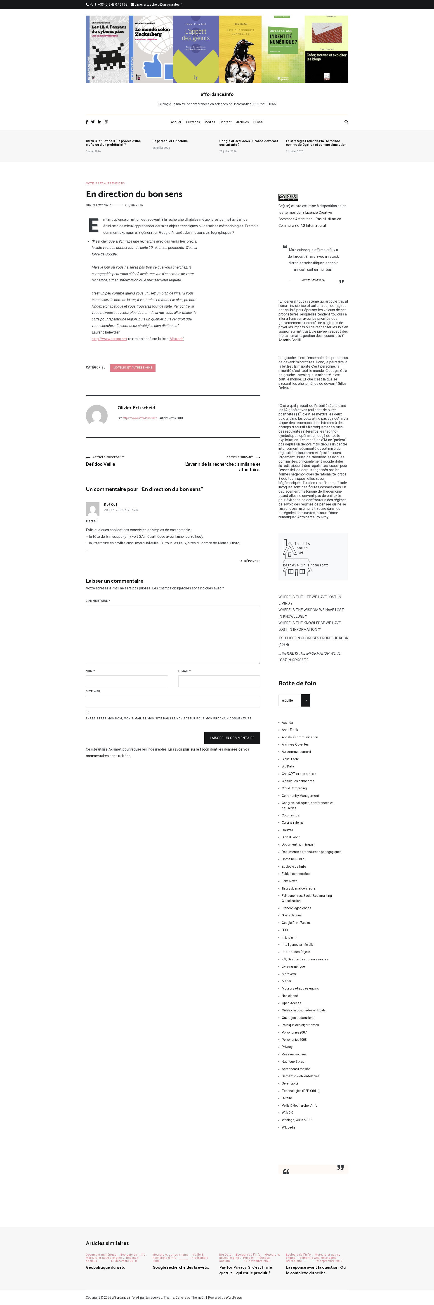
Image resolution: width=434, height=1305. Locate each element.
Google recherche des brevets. (181, 1267)
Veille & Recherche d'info (300, 1105)
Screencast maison (296, 1069)
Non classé (290, 996)
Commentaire (98, 600)
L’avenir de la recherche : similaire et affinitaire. (222, 464)
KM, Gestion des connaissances (305, 959)
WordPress (234, 1297)
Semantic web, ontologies (301, 1076)
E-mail (184, 671)
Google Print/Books (296, 923)
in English (288, 937)
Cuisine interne (293, 822)
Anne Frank (290, 730)
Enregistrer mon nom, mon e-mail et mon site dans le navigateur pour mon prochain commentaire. (169, 718)
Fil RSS (258, 122)
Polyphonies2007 (294, 1032)
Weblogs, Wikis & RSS (297, 1120)
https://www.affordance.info (140, 418)
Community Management (300, 795)
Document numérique (298, 844)
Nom (90, 671)
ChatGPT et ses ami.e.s (299, 774)
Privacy (287, 1047)
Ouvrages (193, 122)
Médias (210, 122)
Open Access (291, 1003)
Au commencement (296, 751)
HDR (285, 930)
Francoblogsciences (296, 908)
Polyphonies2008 (294, 1039)
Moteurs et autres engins (105, 183)
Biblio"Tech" (290, 759)
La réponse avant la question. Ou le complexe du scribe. (316, 1270)
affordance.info (217, 94)
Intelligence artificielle (298, 944)
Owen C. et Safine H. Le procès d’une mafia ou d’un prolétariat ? (113, 142)
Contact (226, 122)
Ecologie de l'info (294, 866)
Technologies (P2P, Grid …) (301, 1091)
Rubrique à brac (293, 1061)
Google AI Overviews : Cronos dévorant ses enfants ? (248, 142)
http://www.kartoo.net (109, 339)
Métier (286, 981)
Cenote (181, 1297)
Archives (242, 122)
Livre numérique (293, 966)
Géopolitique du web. (105, 1267)
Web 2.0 (287, 1113)
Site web (93, 691)
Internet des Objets (296, 952)
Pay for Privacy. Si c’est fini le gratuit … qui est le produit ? (245, 1270)
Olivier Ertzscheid (98, 205)
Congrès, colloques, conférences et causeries (307, 805)
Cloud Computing (294, 788)
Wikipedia (288, 1127)
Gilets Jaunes (292, 915)
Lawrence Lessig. (313, 279)
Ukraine (287, 1098)
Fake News (289, 881)
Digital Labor (291, 837)
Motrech (176, 339)
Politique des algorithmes (300, 1025)
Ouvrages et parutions (298, 1018)
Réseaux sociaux (294, 1054)
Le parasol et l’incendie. (171, 141)
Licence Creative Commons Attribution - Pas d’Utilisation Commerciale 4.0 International (309, 219)
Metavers (289, 974)
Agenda (287, 722)
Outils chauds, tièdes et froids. (304, 1010)
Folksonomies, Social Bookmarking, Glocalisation (307, 898)
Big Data (288, 766)
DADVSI (287, 830)
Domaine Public (293, 859)
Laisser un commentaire (232, 738)
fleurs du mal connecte (298, 888)
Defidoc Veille (105, 461)
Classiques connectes (298, 781)
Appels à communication (300, 737)
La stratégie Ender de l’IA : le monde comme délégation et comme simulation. (316, 142)
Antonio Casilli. (289, 340)
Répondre (252, 561)
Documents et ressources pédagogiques (312, 852)
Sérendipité (290, 1083)
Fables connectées (296, 874)
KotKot (111, 504)
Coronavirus (290, 815)
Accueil (176, 122)
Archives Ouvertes (295, 744)
